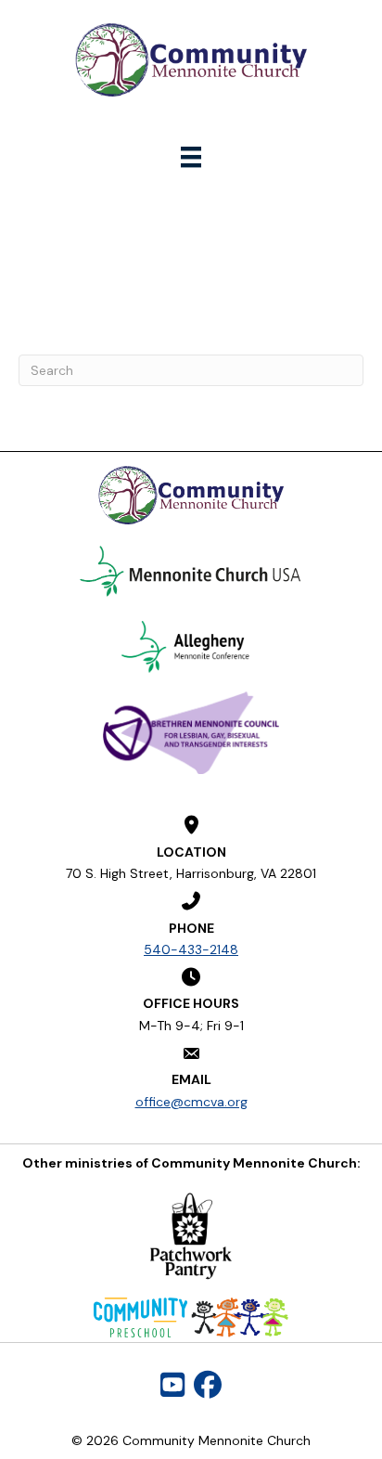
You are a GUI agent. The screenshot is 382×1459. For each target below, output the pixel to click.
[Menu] (191, 157)
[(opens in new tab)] (191, 571)
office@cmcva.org (191, 1101)
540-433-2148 (191, 949)
